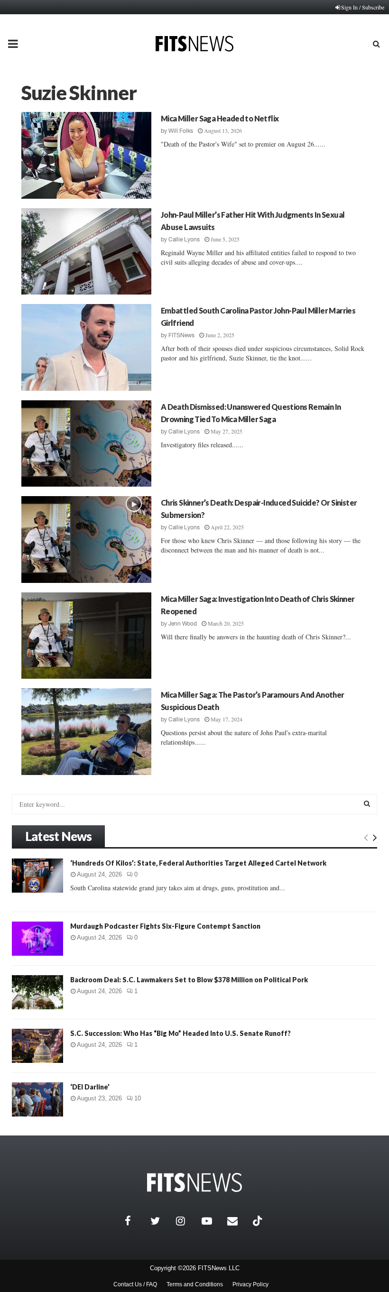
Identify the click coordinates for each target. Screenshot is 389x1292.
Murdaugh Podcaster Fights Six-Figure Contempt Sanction (165, 926)
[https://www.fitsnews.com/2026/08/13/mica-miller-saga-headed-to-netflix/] (86, 155)
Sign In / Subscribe (362, 7)
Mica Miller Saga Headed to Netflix (220, 118)
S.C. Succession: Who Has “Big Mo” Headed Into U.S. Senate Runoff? (180, 1033)
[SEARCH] (367, 803)
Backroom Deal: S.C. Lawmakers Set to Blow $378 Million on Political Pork (189, 980)
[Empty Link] (366, 837)
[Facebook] (135, 1220)
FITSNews (181, 335)
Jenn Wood (182, 623)
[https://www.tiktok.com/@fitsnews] (258, 1220)
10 (137, 1098)
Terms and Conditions (195, 1284)
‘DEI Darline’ (90, 1087)
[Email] (237, 1220)
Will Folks (180, 131)
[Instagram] (186, 1220)
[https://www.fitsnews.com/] (194, 1183)
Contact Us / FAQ (135, 1284)
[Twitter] (160, 1220)
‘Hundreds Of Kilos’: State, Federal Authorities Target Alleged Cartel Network (198, 863)
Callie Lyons (184, 239)
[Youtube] (212, 1220)
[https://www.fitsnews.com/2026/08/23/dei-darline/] (37, 1099)
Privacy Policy (250, 1284)
